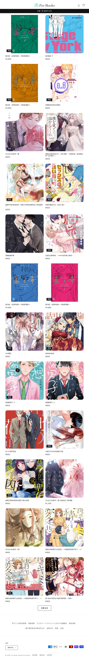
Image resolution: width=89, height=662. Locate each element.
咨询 (61, 628)
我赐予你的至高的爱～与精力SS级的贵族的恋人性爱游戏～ (24, 205)
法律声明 (49, 655)
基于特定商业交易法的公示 (35, 628)
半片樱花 (8, 353)
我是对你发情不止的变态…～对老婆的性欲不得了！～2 (63, 549)
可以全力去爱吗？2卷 (12, 549)
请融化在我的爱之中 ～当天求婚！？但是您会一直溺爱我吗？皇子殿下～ (64, 155)
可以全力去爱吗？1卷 (12, 154)
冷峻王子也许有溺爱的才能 (54, 451)
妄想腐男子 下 (10, 402)
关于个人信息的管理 (19, 623)
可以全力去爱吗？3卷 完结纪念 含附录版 (58, 500)
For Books (14, 655)
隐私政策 (31, 623)
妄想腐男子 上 (50, 402)
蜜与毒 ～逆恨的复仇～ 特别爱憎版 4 (17, 56)
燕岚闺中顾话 (49, 353)
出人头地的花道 (10, 451)
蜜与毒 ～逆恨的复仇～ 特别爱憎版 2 (17, 304)
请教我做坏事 (9, 255)
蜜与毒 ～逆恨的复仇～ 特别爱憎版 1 (57, 304)
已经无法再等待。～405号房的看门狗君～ (59, 255)
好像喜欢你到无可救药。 (53, 105)
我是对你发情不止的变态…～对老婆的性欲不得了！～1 (23, 598)
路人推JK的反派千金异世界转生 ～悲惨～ (59, 598)
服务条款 (72, 623)
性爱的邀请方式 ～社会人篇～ (55, 205)
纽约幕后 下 (49, 56)
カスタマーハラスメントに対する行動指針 (52, 623)
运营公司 (50, 628)
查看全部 (44, 608)
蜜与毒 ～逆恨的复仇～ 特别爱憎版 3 (17, 105)
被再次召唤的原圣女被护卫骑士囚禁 (17, 500)
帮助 (56, 628)
